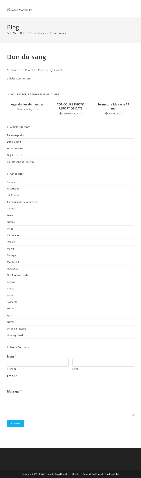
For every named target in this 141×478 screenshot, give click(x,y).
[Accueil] (8, 33)
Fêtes (10, 228)
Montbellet (13, 262)
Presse (10, 288)
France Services (15, 148)
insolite (11, 241)
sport (10, 315)
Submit (16, 423)
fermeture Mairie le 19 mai (113, 106)
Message (14, 391)
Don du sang (59, 33)
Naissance (12, 268)
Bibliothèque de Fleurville (21, 161)
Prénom (11, 368)
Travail (10, 321)
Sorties (11, 308)
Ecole (10, 215)
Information (13, 235)
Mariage (11, 255)
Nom (12, 356)
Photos (11, 282)
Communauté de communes (22, 202)
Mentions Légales (81, 474)
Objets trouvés (15, 155)
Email (12, 376)
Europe (11, 222)
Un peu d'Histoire (16, 328)
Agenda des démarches (27, 104)
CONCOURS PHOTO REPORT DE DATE (70, 106)
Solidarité (12, 302)
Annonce (12, 182)
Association (13, 188)
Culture (11, 208)
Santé (10, 295)
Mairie (10, 248)
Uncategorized (15, 335)
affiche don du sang (19, 78)
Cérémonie (13, 195)
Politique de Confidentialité (105, 474)
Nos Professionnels (17, 275)
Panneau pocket (16, 135)
